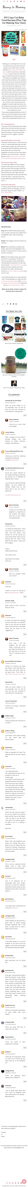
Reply (25, 415)
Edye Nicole (8, 747)
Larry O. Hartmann (11, 701)
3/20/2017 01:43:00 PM (10, 749)
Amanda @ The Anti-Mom (13, 400)
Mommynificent (14, 460)
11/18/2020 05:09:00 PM (10, 1087)
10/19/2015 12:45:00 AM (10, 684)
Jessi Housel (9, 836)
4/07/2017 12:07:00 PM (10, 768)
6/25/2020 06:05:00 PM (10, 1054)
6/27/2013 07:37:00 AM (10, 584)
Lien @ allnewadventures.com (14, 468)
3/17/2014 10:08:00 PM (10, 617)
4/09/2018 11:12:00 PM (10, 861)
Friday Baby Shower (13, 593)
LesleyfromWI (9, 1022)
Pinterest (5, 74)
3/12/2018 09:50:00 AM (10, 838)
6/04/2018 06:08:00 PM (10, 938)
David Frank (9, 682)
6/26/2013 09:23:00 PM (10, 526)
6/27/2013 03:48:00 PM (14, 507)
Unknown (8, 582)
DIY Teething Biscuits (7, 124)
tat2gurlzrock (9, 1071)
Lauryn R (8, 876)
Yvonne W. (8, 766)
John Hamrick (9, 899)
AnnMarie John (23, 1185)
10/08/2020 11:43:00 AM (10, 1073)
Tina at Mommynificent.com (14, 451)
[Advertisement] (14, 1167)
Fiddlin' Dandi (9, 716)
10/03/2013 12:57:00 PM (10, 602)
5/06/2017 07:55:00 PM (10, 809)
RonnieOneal (9, 955)
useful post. (14, 908)
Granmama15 (9, 970)
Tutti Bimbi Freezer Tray (17, 265)
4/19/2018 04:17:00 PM (10, 878)
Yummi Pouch (14, 156)
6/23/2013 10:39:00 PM (10, 434)
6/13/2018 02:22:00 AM (10, 957)
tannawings (9, 807)
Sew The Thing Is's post (14, 271)
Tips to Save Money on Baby (16, 285)
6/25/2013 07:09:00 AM (10, 470)
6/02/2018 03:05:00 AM (10, 918)
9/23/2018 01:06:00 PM (10, 1007)
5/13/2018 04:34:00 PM (10, 901)
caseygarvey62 (9, 859)
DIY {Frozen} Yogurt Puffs (9, 162)
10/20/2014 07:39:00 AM (10, 663)
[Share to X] (10, 304)
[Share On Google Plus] (16, 304)
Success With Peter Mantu (13, 661)
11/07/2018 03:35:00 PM (10, 1024)
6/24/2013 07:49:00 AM (10, 453)
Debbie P (8, 1052)
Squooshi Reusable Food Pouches (15, 158)
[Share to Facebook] (7, 304)
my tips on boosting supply (9, 281)
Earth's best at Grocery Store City (15, 674)
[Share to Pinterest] (13, 304)
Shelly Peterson (10, 1005)
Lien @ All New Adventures (13, 495)
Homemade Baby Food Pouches (11, 140)
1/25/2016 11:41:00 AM (10, 718)
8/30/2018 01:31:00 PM (10, 972)
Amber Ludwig (9, 731)
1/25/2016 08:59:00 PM (10, 732)
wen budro (8, 937)
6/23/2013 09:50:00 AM (10, 402)
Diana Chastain (14, 419)
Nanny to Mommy (14, 7)
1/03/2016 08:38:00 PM (10, 703)
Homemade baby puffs (8, 185)
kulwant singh (9, 601)
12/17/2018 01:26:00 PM (10, 1039)
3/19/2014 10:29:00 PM (14, 640)
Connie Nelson (9, 432)
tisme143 (8, 1085)
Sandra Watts (9, 1037)
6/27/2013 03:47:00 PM (14, 571)
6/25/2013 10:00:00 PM (14, 421)
